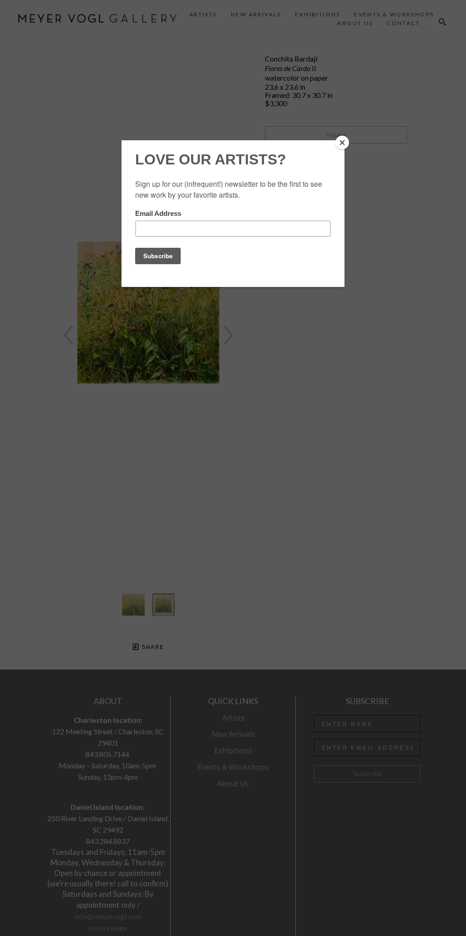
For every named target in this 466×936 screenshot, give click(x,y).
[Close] (342, 142)
